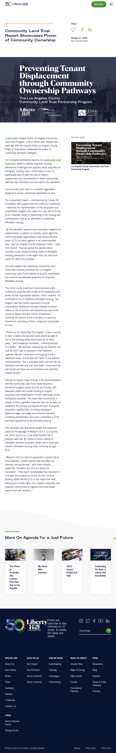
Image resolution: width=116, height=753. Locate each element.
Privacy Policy (90, 748)
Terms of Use (106, 748)
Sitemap (77, 748)
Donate (98, 4)
